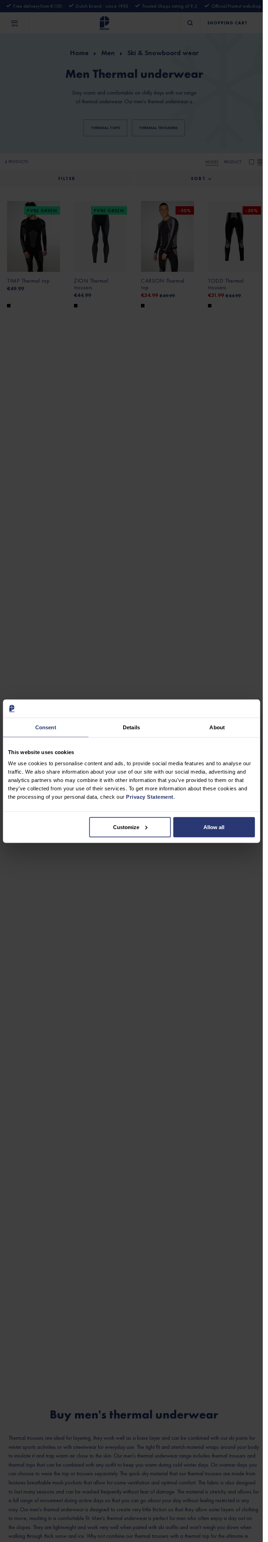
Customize (126, 827)
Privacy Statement (149, 796)
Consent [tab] (45, 727)
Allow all (213, 827)
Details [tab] (131, 727)
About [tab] (217, 727)
